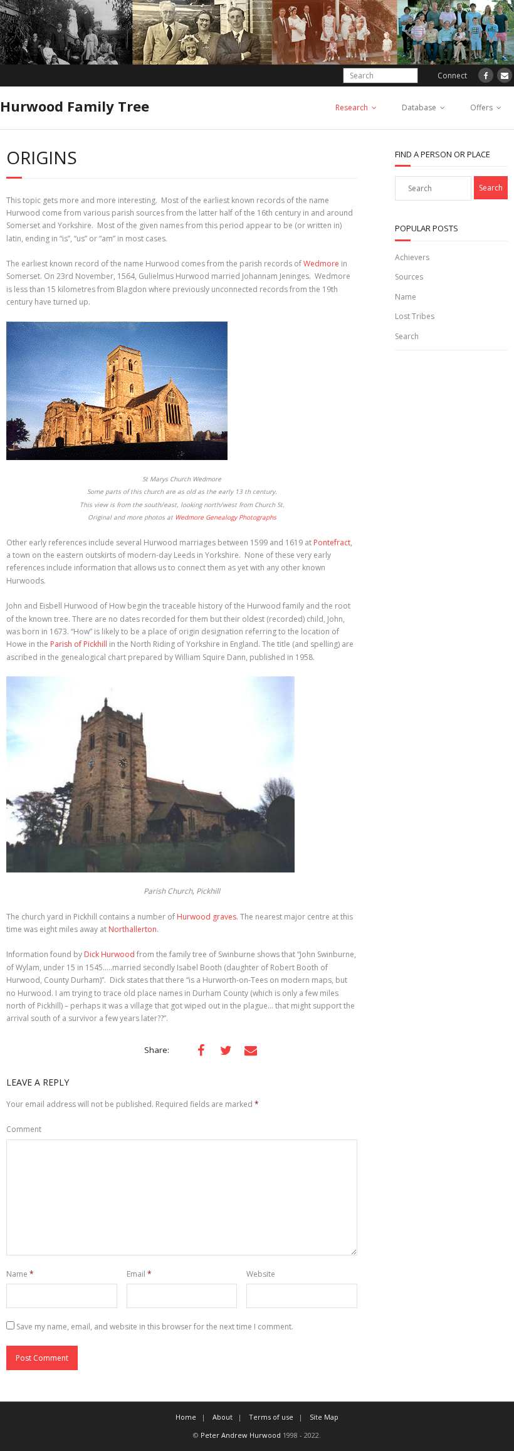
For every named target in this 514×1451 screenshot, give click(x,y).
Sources (409, 276)
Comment (23, 1129)
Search (407, 336)
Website (260, 1274)
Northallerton (132, 929)
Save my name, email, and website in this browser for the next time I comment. (154, 1326)
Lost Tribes (414, 316)
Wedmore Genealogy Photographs (225, 517)
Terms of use (271, 1417)
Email (139, 1274)
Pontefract (331, 542)
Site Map (324, 1417)
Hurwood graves (206, 916)
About (222, 1417)
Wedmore (321, 263)
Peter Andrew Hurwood (241, 1435)
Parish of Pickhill (79, 644)
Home (186, 1417)
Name (20, 1274)
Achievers (412, 257)
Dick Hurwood (109, 954)
